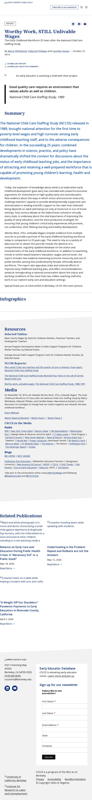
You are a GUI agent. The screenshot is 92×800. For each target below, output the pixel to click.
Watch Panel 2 (55, 418)
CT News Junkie (60, 434)
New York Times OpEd (22, 431)
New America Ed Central (29, 464)
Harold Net (21, 440)
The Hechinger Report (16, 446)
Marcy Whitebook (17, 51)
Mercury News (12, 443)
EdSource (43, 467)
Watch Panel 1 (38, 418)
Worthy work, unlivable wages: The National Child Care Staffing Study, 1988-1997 (45, 383)
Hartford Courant (14, 437)
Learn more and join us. (61, 676)
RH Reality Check (77, 440)
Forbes (32, 446)
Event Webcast (12, 412)
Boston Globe (41, 431)
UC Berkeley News (30, 443)
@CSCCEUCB (32, 475)
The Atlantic (47, 443)
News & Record (54, 437)
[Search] (81, 7)
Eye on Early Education (25, 467)
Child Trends (66, 464)
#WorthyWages (54, 472)
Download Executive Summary (22, 66)
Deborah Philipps (37, 51)
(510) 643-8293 (13, 675)
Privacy (40, 779)
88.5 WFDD (10, 456)
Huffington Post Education (18, 461)
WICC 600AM (23, 456)
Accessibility (54, 779)
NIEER (46, 464)
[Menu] (86, 7)
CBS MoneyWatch (59, 431)
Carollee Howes (60, 51)
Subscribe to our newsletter (64, 7)
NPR (7, 431)
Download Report (16, 63)
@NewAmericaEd (13, 475)
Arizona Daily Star (73, 437)
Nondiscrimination (75, 779)
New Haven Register (35, 437)
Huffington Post (77, 443)
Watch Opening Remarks (17, 418)
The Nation (63, 467)
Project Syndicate (38, 440)
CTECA (55, 464)
